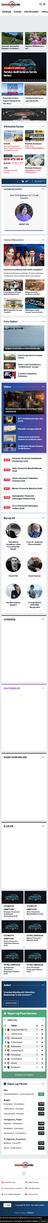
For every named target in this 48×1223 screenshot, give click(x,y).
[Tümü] (43, 127)
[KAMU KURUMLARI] (43, 757)
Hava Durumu (10, 1182)
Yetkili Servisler (35, 936)
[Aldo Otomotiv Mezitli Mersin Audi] (35, 897)
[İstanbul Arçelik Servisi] (13, 161)
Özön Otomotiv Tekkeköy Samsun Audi (11, 943)
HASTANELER (12, 688)
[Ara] (40, 4)
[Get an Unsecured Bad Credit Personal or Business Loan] (13, 136)
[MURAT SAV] (24, 212)
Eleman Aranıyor (33, 144)
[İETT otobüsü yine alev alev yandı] (10, 420)
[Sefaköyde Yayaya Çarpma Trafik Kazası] (10, 447)
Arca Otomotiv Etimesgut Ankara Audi (34, 970)
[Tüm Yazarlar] (43, 189)
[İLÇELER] (43, 826)
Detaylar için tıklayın (24, 1075)
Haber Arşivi (33, 1194)
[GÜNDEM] (43, 619)
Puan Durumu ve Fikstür (13, 1188)
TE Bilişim (30, 1213)
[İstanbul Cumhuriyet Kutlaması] (10, 375)
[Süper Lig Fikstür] (43, 1084)
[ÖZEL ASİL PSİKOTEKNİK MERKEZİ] (34, 136)
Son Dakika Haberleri (12, 1194)
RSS (8, 1205)
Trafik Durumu (33, 1182)
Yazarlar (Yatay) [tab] (13, 189)
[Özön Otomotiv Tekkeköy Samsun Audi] (13, 926)
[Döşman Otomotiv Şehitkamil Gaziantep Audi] (13, 897)
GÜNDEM (6, 12)
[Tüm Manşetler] (43, 240)
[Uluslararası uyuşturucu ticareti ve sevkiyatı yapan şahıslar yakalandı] (10, 438)
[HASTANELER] (43, 688)
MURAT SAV (24, 224)
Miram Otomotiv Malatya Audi (27, 488)
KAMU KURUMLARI (15, 757)
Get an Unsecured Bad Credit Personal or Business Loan (12, 148)
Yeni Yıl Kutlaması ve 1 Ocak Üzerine (24, 196)
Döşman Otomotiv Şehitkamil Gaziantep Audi (12, 914)
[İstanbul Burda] (11, 4)
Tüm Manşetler (34, 1188)
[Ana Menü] (44, 4)
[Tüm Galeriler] (43, 322)
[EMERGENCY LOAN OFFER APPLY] (34, 161)
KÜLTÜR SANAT (31, 12)
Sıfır (6, 168)
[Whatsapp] (24, 1173)
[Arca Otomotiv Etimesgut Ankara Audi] (35, 956)
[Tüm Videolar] (43, 387)
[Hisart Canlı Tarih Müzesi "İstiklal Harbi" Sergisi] (10, 366)
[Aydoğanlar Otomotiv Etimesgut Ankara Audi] (13, 956)
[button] (44, 114)
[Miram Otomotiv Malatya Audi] (35, 926)
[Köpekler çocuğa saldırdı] (10, 429)
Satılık (7, 144)
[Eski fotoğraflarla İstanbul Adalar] (10, 357)
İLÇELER (17, 12)
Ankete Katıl (11, 1003)
